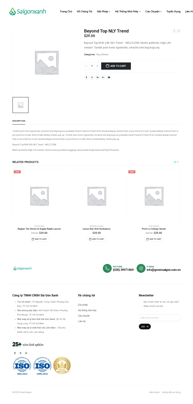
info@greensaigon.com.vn (164, 270)
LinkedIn (97, 77)
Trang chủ (66, 11)
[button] (175, 162)
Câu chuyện (152, 11)
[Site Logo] (27, 11)
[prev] (174, 31)
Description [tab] (18, 121)
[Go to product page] (39, 195)
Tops (98, 54)
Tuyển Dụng (173, 11)
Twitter (92, 77)
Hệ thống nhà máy (126, 11)
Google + (103, 77)
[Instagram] (26, 353)
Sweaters (36, 226)
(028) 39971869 (123, 270)
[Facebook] (14, 353)
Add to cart (118, 66)
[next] (179, 31)
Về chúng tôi (84, 11)
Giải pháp (102, 11)
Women (104, 54)
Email (108, 77)
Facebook (86, 77)
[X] (20, 353)
